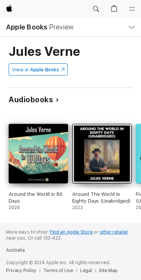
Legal (86, 270)
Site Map (108, 270)
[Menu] (132, 9)
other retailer (114, 232)
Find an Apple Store (71, 232)
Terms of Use (58, 270)
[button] (96, 9)
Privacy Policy (21, 270)
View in (35, 69)
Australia (15, 250)
